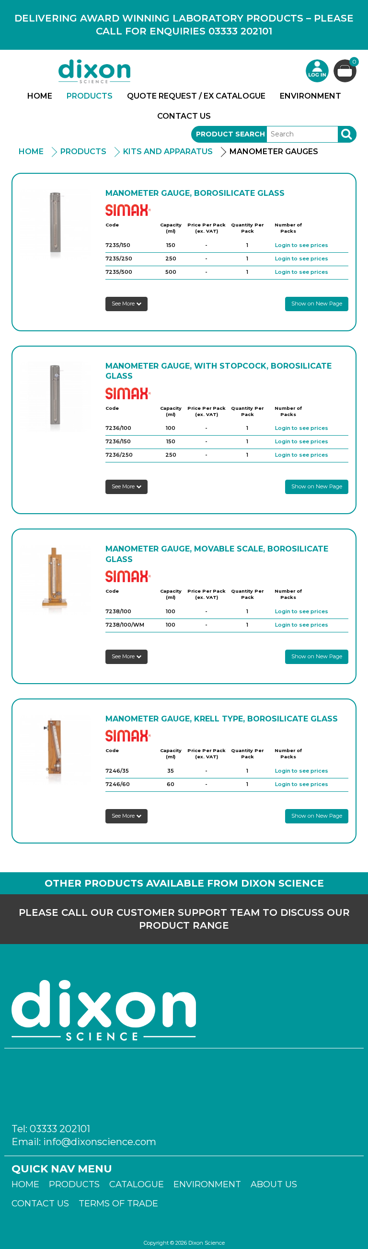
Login (317, 70)
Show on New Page (316, 303)
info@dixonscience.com (99, 1142)
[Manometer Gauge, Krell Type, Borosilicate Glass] (55, 749)
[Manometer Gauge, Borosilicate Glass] (55, 223)
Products (90, 96)
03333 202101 (60, 1129)
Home (39, 96)
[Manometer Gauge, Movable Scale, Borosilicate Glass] (55, 579)
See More (124, 303)
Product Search (230, 134)
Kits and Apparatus (168, 151)
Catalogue (136, 1184)
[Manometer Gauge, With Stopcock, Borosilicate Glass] (55, 396)
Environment (310, 96)
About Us (274, 1184)
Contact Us (184, 116)
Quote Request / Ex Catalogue (196, 96)
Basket (354, 62)
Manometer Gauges (274, 151)
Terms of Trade (118, 1203)
